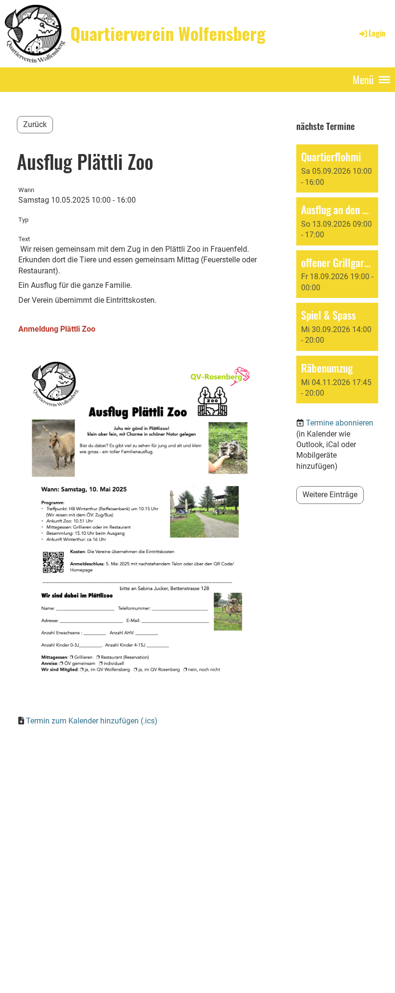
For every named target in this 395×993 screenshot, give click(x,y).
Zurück (35, 124)
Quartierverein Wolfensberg (167, 33)
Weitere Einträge (330, 494)
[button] (337, 168)
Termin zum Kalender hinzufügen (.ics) (92, 720)
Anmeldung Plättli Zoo (56, 329)
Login (377, 33)
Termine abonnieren (339, 422)
